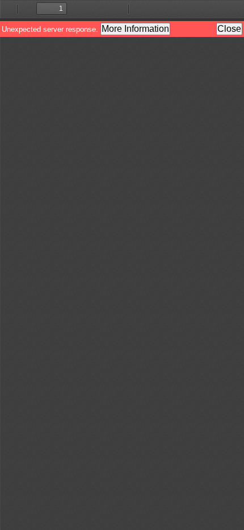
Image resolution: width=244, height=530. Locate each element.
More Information (135, 29)
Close (229, 29)
